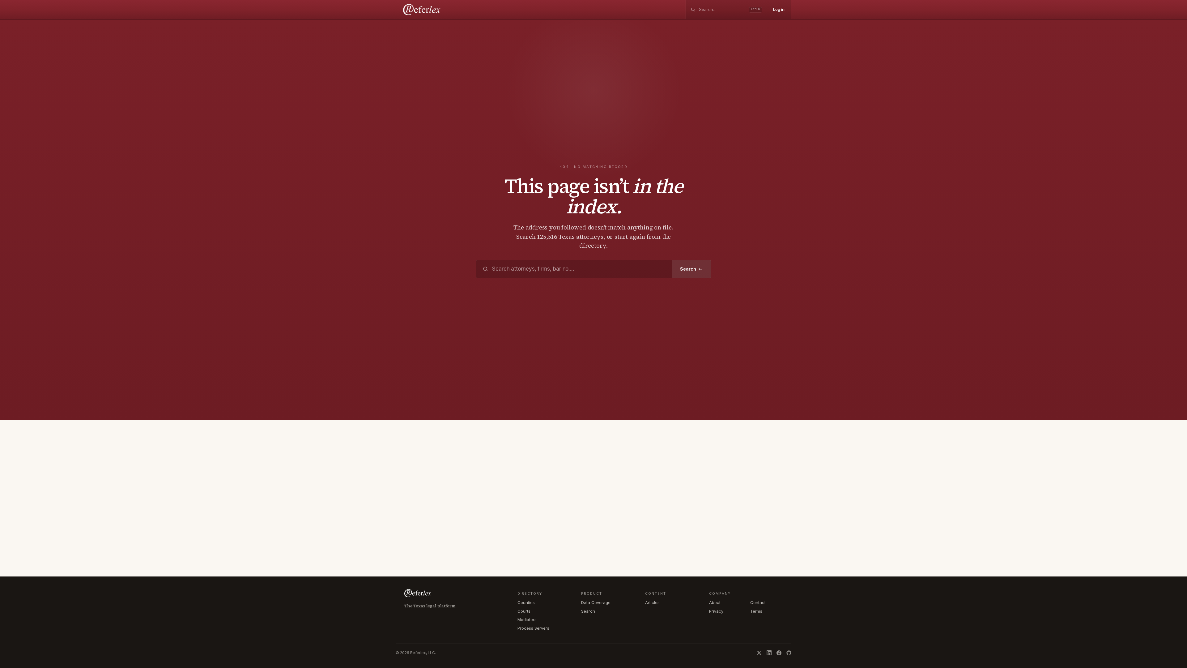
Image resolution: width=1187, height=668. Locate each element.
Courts (523, 611)
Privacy (716, 611)
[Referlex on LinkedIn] (769, 652)
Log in (779, 9)
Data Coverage (596, 602)
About (715, 602)
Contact (758, 602)
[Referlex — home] (422, 9)
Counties (526, 602)
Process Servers (533, 628)
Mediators (527, 619)
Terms (756, 611)
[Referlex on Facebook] (778, 652)
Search (691, 269)
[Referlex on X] (759, 652)
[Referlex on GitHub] (788, 652)
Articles (652, 602)
